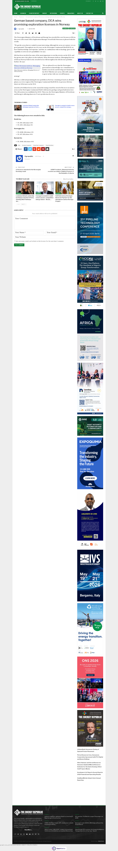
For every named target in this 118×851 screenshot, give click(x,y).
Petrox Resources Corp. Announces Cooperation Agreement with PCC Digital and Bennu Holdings (90, 757)
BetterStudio (101, 841)
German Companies (26, 145)
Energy (44, 13)
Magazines (70, 13)
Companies (34, 1)
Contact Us (89, 13)
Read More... (28, 829)
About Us (80, 13)
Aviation (77, 814)
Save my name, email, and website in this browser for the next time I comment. (40, 241)
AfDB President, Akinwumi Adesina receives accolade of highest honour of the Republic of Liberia (61, 171)
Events (62, 13)
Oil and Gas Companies (38, 145)
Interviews (53, 13)
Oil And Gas (72, 28)
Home (15, 13)
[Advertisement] (90, 793)
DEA (19, 145)
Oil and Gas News (49, 145)
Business (23, 13)
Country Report (34, 13)
